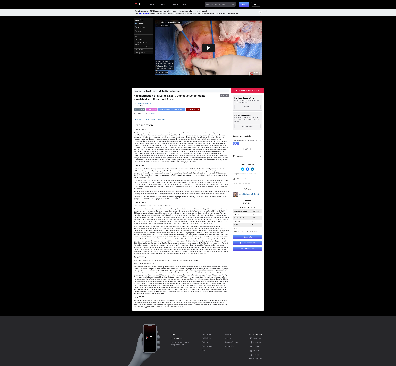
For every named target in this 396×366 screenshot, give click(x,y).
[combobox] (218, 4)
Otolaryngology (139, 109)
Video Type (139, 20)
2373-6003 (179, 338)
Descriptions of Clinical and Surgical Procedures (163, 91)
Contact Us (229, 346)
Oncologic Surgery (193, 109)
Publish (173, 4)
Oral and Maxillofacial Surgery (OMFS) (171, 109)
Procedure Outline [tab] (150, 119)
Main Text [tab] (138, 119)
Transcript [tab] (161, 119)
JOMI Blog (229, 334)
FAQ (203, 350)
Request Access (247, 126)
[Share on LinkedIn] (252, 169)
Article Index (206, 338)
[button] (208, 48)
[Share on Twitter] (242, 169)
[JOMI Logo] (138, 4)
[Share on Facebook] (247, 169)
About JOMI (206, 334)
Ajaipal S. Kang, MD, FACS (249, 194)
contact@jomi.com (255, 358)
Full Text (152, 113)
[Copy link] (260, 173)
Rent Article (247, 149)
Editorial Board (207, 346)
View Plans (247, 107)
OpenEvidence (143, 13)
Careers (228, 338)
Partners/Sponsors (232, 342)
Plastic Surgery (152, 109)
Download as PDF (248, 243)
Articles (152, 4)
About (163, 4)
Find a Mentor (249, 248)
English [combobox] (240, 156)
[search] (233, 4)
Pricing (184, 4)
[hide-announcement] (260, 12)
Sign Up (244, 4)
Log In (255, 4)
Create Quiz (248, 237)
